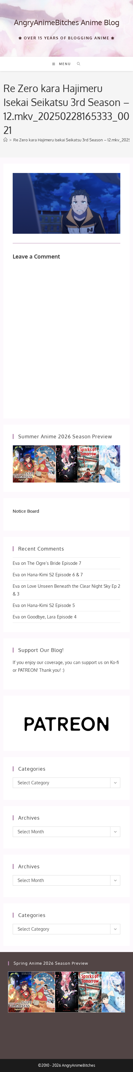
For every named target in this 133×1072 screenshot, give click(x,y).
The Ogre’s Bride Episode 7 (54, 563)
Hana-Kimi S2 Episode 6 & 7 (55, 574)
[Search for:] (76, 64)
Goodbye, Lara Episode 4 (51, 616)
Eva (16, 563)
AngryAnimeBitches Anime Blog (66, 22)
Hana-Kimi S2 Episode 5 (51, 605)
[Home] (5, 139)
